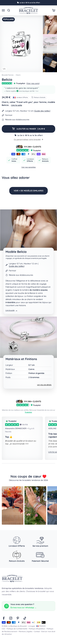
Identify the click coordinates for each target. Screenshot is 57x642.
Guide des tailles (42, 111)
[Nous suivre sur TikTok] (25, 618)
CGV (3, 629)
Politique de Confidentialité (17, 629)
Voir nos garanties (28, 167)
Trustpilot (28, 412)
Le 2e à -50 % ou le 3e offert (30, 3)
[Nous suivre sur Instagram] (11, 618)
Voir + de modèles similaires (28, 190)
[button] (28, 89)
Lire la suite (16, 105)
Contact (37, 631)
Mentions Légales (25, 631)
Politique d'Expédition (37, 629)
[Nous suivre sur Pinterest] (18, 618)
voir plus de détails (44, 385)
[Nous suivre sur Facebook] (4, 618)
